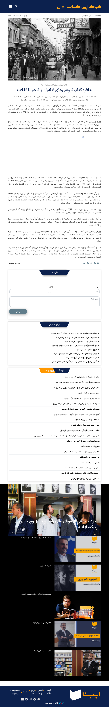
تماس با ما (40, 692)
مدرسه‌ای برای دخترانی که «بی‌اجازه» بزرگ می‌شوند (82, 398)
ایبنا (79, 7)
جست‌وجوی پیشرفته (15, 692)
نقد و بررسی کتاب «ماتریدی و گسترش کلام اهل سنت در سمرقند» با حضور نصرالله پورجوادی (67, 435)
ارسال (18, 311)
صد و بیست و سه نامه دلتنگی (89, 392)
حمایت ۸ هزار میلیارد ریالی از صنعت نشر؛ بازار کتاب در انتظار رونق (76, 403)
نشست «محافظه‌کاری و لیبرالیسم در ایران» (36, 594)
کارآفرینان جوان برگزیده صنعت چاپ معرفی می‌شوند (81, 451)
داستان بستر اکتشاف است (90, 462)
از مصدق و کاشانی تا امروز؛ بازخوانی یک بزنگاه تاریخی (80, 473)
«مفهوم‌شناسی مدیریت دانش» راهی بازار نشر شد (82, 467)
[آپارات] (38, 699)
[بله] (26, 699)
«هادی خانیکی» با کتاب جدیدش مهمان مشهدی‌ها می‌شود (76, 337)
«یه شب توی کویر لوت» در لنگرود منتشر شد (81, 357)
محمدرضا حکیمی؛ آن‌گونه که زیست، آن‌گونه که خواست (81, 409)
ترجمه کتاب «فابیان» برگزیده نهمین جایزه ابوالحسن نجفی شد (78, 382)
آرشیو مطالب (48, 692)
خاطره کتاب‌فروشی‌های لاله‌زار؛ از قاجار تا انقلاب (54, 89)
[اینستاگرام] (30, 699)
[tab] (62, 370)
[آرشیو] (22, 699)
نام (98, 286)
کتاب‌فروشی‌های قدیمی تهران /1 (54, 85)
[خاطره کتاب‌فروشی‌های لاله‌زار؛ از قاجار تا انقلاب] (54, 49)
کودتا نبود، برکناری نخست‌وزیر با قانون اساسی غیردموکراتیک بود (74, 345)
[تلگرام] (34, 699)
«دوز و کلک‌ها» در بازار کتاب (90, 446)
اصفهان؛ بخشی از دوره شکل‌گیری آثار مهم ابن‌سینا (82, 376)
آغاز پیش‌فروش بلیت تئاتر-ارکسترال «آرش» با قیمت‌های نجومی (74, 361)
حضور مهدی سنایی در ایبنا (42, 622)
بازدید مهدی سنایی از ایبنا (42, 650)
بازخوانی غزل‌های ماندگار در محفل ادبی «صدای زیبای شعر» (75, 353)
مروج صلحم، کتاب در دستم (87, 349)
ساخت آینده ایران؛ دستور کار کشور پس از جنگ (83, 441)
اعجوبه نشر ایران (45, 565)
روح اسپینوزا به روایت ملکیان (89, 457)
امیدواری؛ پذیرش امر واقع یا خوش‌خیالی (85, 478)
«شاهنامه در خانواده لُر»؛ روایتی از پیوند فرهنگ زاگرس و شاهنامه (74, 333)
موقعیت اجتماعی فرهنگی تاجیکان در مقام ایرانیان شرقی (80, 430)
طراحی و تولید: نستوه (51, 703)
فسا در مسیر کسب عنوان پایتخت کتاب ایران (84, 425)
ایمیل (51, 286)
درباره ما (33, 692)
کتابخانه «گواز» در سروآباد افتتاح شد (86, 419)
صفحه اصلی (97, 15)
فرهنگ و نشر (86, 15)
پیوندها (26, 691)
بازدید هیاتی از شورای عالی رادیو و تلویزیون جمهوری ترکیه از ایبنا (77, 387)
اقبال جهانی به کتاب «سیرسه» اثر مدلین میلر (81, 341)
